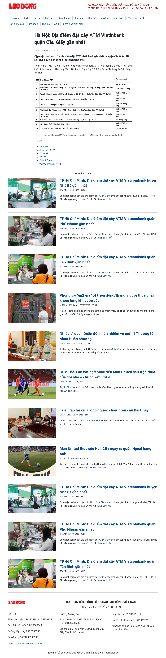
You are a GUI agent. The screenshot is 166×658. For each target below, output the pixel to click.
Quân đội (116, 349)
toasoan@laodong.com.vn (28, 643)
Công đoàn (118, 18)
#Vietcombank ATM (50, 163)
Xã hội (27, 18)
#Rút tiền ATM (47, 150)
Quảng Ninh (66, 420)
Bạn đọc (104, 18)
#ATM (42, 157)
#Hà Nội (43, 146)
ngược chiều (93, 420)
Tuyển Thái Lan (67, 387)
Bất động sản (17, 23)
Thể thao (49, 18)
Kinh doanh (64, 18)
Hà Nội (63, 310)
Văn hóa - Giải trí (136, 18)
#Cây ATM (45, 153)
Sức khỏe (33, 23)
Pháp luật (79, 18)
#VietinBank (45, 160)
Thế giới (46, 23)
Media (37, 18)
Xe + (56, 23)
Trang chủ (15, 18)
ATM (78, 56)
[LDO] (32, 193)
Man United (92, 464)
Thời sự (92, 18)
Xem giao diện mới (73, 23)
